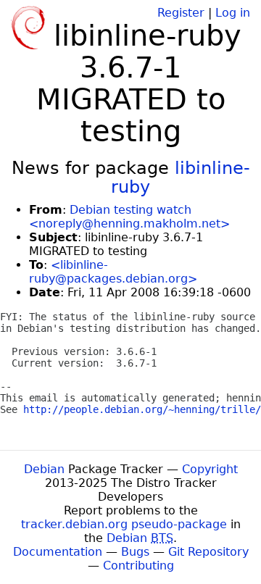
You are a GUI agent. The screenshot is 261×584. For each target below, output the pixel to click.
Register (180, 13)
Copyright (210, 469)
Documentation (57, 552)
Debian (44, 469)
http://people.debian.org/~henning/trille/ (142, 409)
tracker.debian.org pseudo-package (124, 524)
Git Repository (208, 552)
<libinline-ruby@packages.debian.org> (113, 271)
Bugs (135, 552)
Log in (232, 13)
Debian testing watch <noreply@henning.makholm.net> (129, 216)
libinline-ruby (180, 177)
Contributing (138, 565)
